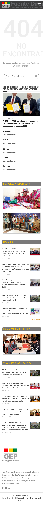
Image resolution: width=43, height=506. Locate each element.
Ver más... (36, 320)
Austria (5, 140)
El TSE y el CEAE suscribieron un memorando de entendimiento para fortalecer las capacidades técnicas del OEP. (21, 123)
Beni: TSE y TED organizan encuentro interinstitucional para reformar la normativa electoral (15, 298)
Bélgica (6, 149)
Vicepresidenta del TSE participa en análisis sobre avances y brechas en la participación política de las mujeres (15, 311)
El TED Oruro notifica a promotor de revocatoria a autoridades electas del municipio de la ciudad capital (15, 398)
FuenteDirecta (20, 495)
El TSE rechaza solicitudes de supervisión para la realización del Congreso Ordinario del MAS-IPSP (14, 372)
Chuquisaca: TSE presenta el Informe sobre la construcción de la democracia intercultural (15, 412)
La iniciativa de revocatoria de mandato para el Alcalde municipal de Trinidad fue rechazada (15, 385)
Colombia (6, 166)
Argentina (7, 131)
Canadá (5, 157)
